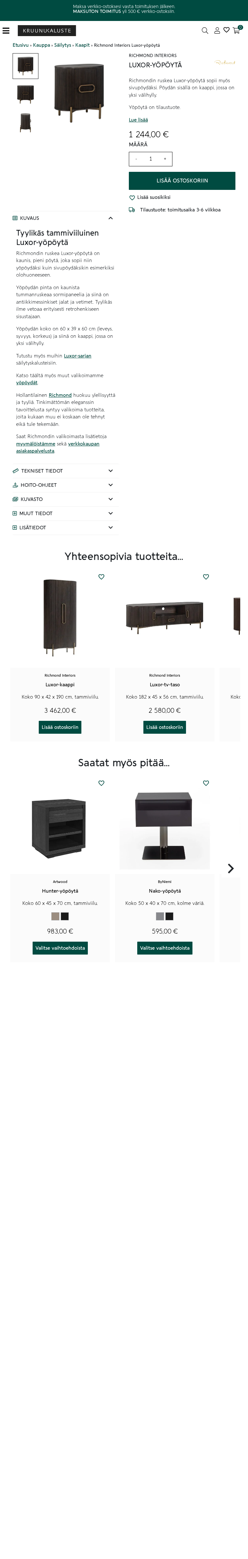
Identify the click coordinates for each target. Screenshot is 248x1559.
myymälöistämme (35, 444)
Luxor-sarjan (77, 356)
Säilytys (62, 45)
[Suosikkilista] (226, 30)
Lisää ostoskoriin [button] (60, 727)
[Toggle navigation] (9, 30)
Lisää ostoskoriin (182, 181)
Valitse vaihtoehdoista (60, 948)
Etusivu (21, 45)
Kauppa (41, 45)
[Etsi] (205, 30)
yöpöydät (26, 383)
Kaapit (82, 45)
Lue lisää (138, 120)
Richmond (60, 395)
